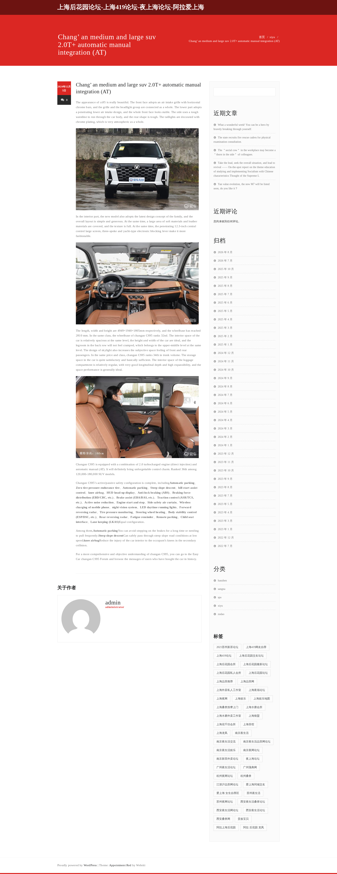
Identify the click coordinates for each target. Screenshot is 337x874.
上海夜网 (221, 698)
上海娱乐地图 (262, 698)
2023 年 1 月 (225, 529)
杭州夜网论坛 (224, 775)
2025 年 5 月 (225, 311)
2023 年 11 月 (226, 462)
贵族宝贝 (243, 818)
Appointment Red (120, 865)
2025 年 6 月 (225, 302)
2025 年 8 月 (225, 285)
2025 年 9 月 (225, 277)
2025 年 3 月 (225, 327)
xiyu (272, 37)
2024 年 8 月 (225, 386)
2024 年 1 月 (225, 445)
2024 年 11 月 (226, 361)
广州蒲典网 (250, 767)
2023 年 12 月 (226, 453)
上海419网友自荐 (256, 647)
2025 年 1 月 (225, 344)
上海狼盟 (254, 715)
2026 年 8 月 (225, 252)
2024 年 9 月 (225, 378)
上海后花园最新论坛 (255, 664)
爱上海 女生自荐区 (227, 793)
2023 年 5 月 (225, 504)
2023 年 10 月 (226, 470)
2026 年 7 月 (225, 260)
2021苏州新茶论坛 (227, 647)
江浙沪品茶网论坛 (227, 784)
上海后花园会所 (226, 664)
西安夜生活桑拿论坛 (252, 801)
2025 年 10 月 (226, 269)
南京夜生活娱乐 (226, 750)
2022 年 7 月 (225, 546)
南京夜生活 (242, 733)
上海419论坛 (223, 655)
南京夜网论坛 (251, 750)
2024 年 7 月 (225, 394)
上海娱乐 (240, 698)
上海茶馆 (248, 724)
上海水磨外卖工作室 (228, 715)
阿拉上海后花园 (226, 827)
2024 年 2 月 (225, 436)
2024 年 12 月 (226, 353)
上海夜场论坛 (257, 690)
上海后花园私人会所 (228, 672)
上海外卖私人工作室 (228, 690)
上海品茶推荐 (224, 681)
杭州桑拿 (245, 775)
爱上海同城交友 (255, 784)
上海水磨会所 (254, 707)
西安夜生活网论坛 (227, 810)
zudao (221, 614)
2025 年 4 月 (225, 319)
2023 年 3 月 (225, 520)
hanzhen (222, 580)
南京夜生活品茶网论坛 (256, 741)
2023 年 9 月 (225, 478)
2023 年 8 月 (225, 487)
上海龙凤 (221, 733)
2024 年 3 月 (225, 428)
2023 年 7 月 (225, 495)
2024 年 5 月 (225, 411)
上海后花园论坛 (258, 672)
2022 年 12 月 (226, 537)
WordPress (90, 865)
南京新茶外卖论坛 (227, 758)
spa (219, 597)
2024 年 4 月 (225, 420)
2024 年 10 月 (226, 369)
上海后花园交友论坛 (251, 655)
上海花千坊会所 (226, 724)
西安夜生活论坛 (255, 810)
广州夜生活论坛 (226, 767)
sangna (221, 588)
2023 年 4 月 (225, 512)
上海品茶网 (247, 681)
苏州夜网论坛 (224, 801)
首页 (262, 37)
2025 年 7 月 (225, 294)
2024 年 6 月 (225, 403)
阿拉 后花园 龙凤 (253, 827)
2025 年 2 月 (225, 336)
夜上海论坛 (253, 758)
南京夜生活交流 (226, 741)
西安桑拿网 (223, 818)
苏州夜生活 (253, 793)
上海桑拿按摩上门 (227, 707)
